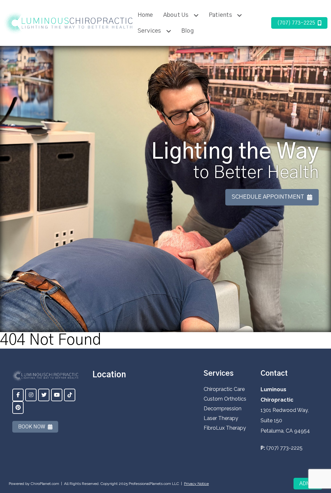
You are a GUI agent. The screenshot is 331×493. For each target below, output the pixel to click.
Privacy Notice (196, 483)
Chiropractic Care (224, 389)
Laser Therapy (221, 418)
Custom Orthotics (225, 399)
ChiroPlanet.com (45, 483)
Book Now (31, 426)
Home (145, 15)
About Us (176, 15)
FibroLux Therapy (225, 428)
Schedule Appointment (268, 197)
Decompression (222, 408)
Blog (187, 31)
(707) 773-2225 (296, 23)
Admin (307, 483)
